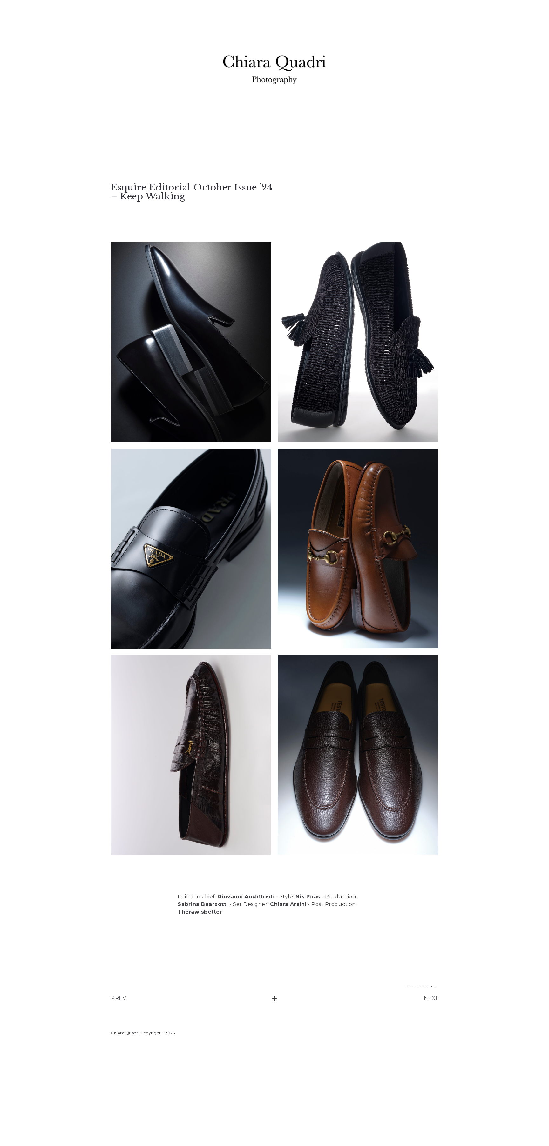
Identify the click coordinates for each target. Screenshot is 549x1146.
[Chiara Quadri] (274, 69)
